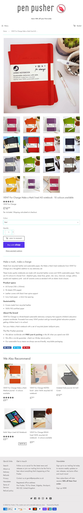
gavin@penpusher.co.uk (52, 279)
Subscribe (41, 270)
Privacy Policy (55, 274)
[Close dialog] (64, 234)
